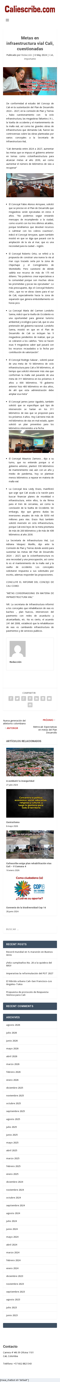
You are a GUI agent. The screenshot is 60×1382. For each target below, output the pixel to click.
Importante (30, 58)
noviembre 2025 (15, 1095)
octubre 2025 (13, 1103)
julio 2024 (11, 1221)
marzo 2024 (12, 1252)
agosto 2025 (13, 1119)
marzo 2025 (12, 1158)
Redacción (26, 54)
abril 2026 (11, 1056)
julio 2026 (11, 1032)
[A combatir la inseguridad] (30, 762)
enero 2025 (12, 1173)
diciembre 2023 (14, 1276)
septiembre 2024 (15, 1205)
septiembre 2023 (15, 1291)
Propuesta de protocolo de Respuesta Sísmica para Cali (27, 993)
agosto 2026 (13, 1024)
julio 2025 (11, 1126)
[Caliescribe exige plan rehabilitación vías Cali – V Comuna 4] (30, 844)
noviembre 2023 (15, 1283)
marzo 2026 (12, 1064)
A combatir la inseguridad (20, 781)
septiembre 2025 (15, 1111)
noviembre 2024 (15, 1189)
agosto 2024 (13, 1213)
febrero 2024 (13, 1260)
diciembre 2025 (14, 1087)
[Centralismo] (30, 803)
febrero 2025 (13, 1166)
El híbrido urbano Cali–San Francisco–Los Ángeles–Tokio (29, 983)
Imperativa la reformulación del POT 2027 (29, 973)
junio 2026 (12, 1040)
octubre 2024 (13, 1197)
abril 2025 (11, 1150)
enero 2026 (12, 1079)
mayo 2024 (12, 1236)
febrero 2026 (13, 1071)
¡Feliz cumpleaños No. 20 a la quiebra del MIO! (29, 964)
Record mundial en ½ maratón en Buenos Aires (29, 953)
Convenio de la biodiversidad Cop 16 (26, 907)
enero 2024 (12, 1268)
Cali (51, 54)
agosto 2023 (13, 1299)
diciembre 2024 (14, 1181)
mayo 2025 (12, 1142)
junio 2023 (12, 1315)
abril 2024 (11, 1244)
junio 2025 (12, 1134)
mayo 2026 (12, 1048)
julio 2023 (11, 1307)
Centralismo (13, 822)
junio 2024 (12, 1228)
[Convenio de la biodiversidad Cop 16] (30, 889)
